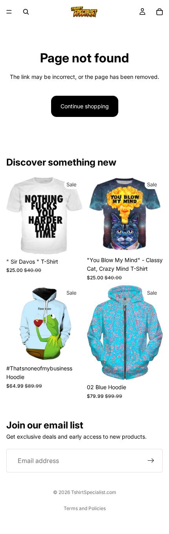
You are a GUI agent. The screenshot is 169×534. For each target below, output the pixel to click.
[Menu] (9, 12)
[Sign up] (151, 460)
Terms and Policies (85, 508)
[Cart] (159, 11)
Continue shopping (85, 106)
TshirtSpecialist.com (93, 492)
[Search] (26, 11)
